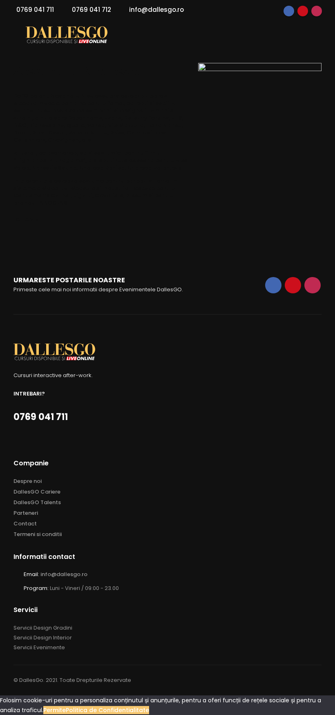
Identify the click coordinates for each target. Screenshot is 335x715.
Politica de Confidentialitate (107, 710)
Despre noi (27, 481)
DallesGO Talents (37, 502)
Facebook (289, 11)
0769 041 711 (35, 9)
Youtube (302, 11)
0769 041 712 (91, 9)
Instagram (316, 11)
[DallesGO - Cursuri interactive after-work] (66, 35)
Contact (25, 523)
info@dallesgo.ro (156, 9)
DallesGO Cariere (36, 492)
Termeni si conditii (37, 534)
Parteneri (25, 513)
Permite (54, 710)
